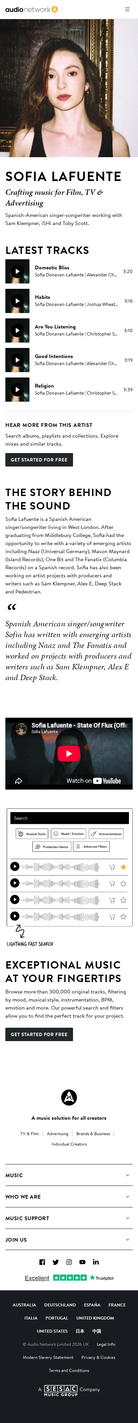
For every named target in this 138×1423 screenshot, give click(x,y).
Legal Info (106, 1344)
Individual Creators (69, 1144)
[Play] (17, 271)
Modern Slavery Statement (48, 1357)
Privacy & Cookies (98, 1357)
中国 (96, 1331)
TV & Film (29, 1133)
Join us (16, 1239)
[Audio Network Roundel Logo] (69, 1098)
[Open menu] (127, 9)
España (92, 1305)
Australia (24, 1305)
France (117, 1305)
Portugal (57, 1318)
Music (14, 1175)
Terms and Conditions (69, 1370)
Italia (31, 1318)
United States (52, 1331)
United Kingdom (95, 1318)
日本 (80, 1331)
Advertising (57, 1133)
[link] (31, 9)
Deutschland (60, 1305)
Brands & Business (93, 1133)
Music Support (27, 1218)
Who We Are (23, 1196)
